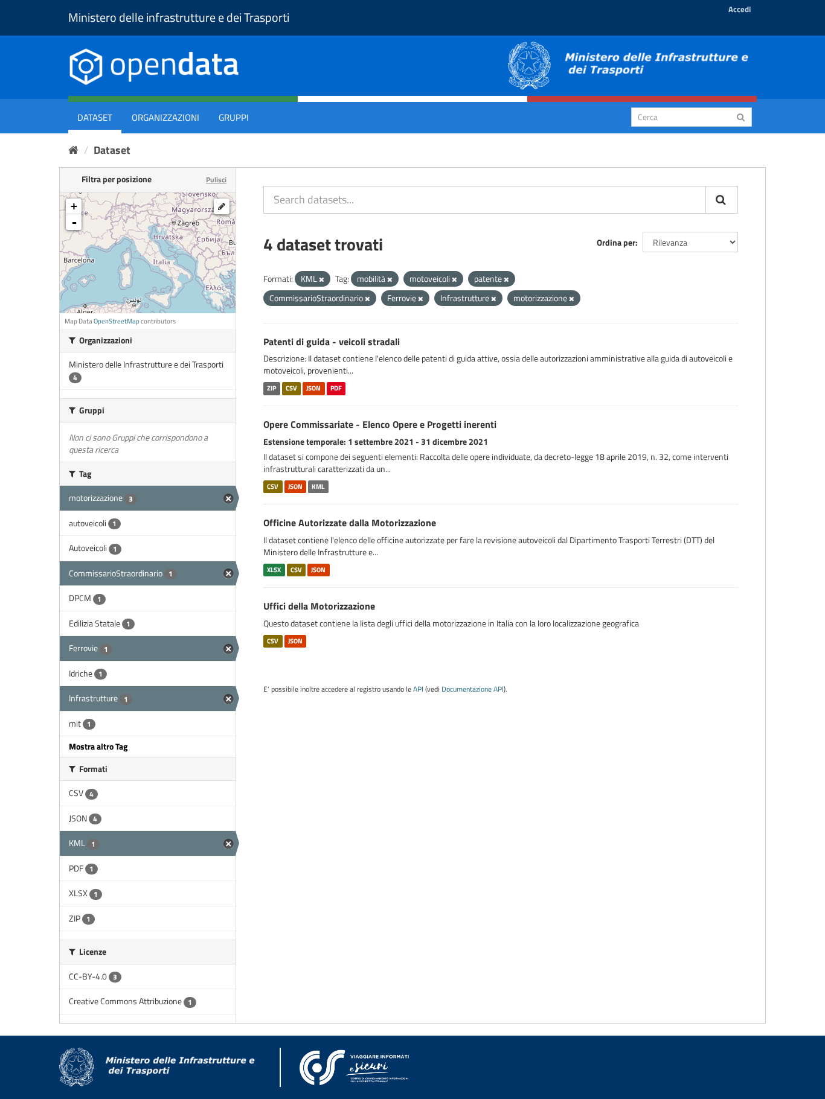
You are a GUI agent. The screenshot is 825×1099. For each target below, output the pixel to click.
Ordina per (616, 242)
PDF (336, 388)
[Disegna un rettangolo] (222, 206)
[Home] (73, 150)
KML (318, 486)
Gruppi (234, 117)
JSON (313, 388)
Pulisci (216, 179)
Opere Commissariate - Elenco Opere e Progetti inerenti (379, 424)
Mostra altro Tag (98, 746)
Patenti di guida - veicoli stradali (331, 341)
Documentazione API (472, 689)
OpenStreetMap (117, 321)
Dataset (94, 117)
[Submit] (741, 116)
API (418, 689)
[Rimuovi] (321, 279)
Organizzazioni (165, 117)
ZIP (271, 388)
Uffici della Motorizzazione (319, 606)
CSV (291, 388)
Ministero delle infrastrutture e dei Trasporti (178, 17)
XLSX (274, 570)
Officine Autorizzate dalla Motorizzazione (349, 522)
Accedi (739, 9)
